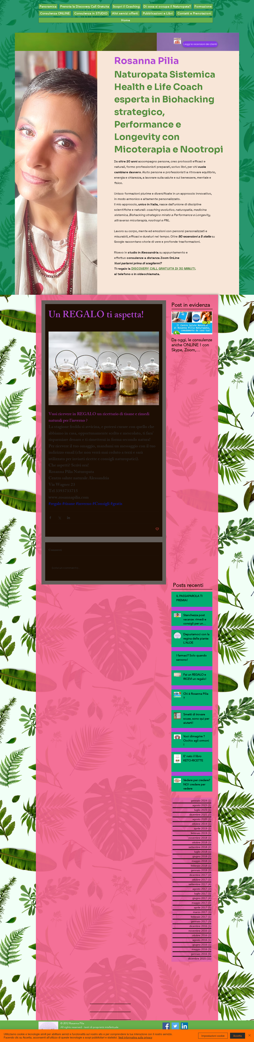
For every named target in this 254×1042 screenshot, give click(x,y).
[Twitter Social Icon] (175, 1026)
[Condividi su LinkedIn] (68, 517)
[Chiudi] (249, 1035)
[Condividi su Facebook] (50, 517)
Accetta (237, 1036)
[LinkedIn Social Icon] (184, 1026)
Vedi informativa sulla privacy (135, 1037)
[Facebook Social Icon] (166, 1026)
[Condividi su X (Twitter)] (59, 517)
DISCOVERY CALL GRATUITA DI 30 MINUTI (163, 268)
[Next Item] (206, 323)
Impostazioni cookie (213, 1036)
